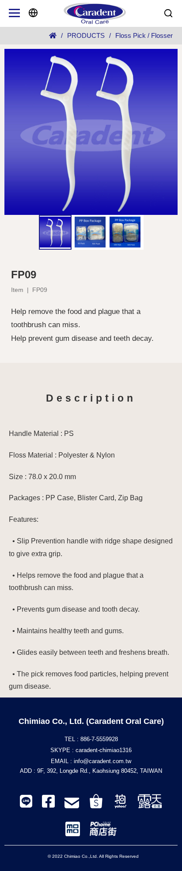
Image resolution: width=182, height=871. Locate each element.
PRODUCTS (86, 35)
